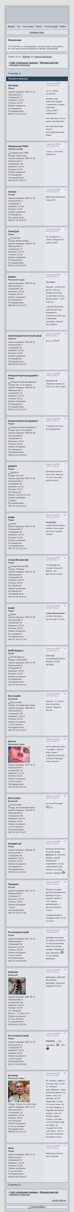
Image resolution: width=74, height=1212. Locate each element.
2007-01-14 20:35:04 (53, 695)
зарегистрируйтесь (43, 57)
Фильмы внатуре (49, 62)
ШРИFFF (12, 466)
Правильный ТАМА (18, 146)
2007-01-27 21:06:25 (53, 740)
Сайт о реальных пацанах (24, 62)
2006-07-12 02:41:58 (53, 145)
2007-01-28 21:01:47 (53, 843)
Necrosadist (14, 696)
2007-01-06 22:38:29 (53, 465)
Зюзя (11, 1148)
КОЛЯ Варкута (15, 650)
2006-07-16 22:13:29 (53, 191)
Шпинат (12, 277)
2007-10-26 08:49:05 (53, 931)
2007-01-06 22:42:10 (53, 559)
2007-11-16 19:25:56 (53, 1074)
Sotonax (12, 192)
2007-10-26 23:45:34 (53, 971)
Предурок (13, 884)
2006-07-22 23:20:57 (53, 230)
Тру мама (13, 85)
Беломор (13, 1075)
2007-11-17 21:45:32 (53, 1147)
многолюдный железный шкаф (24, 336)
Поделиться (51, 83)
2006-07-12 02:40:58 (53, 84)
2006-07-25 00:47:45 (53, 276)
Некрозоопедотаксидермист (23, 375)
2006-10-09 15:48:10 (53, 374)
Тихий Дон (13, 231)
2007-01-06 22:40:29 (53, 516)
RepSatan (13, 972)
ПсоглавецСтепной (18, 932)
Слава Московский (18, 560)
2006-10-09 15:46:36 (53, 420)
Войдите (26, 57)
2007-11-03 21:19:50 (53, 1035)
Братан (12, 741)
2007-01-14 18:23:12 (53, 649)
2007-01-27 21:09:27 (53, 797)
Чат (19, 26)
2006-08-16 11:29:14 (53, 335)
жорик (11, 517)
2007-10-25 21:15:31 (53, 883)
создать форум (59, 1200)
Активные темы (37, 32)
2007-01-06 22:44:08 (53, 607)
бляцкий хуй (14, 843)
